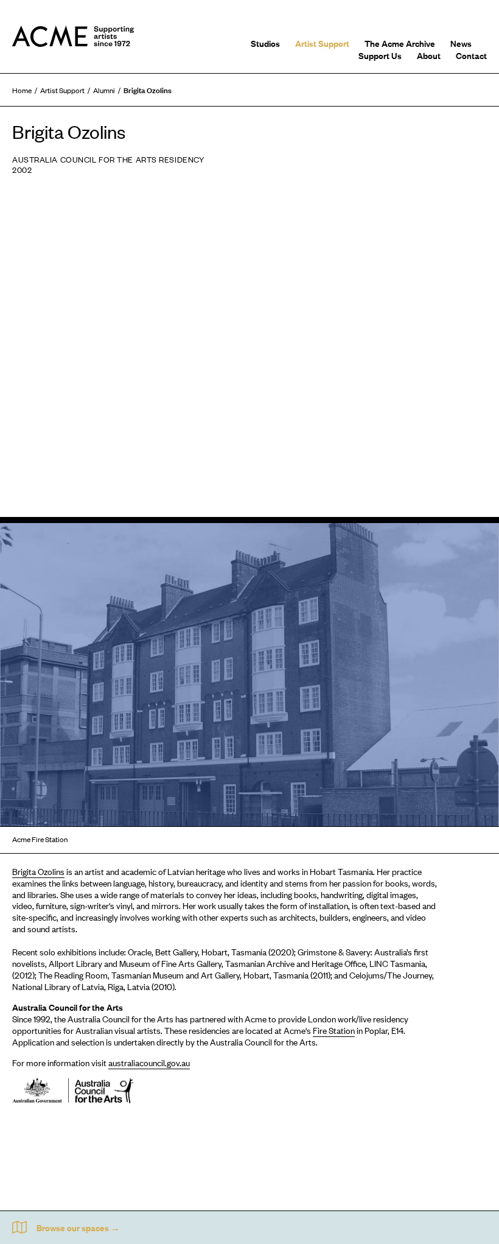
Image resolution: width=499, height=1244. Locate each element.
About (429, 55)
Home (22, 90)
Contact (471, 55)
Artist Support (322, 43)
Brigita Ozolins (38, 871)
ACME (73, 36)
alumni (104, 90)
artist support (62, 90)
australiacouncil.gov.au (149, 1062)
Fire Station (334, 1030)
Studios (265, 43)
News (461, 43)
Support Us (380, 55)
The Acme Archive (400, 43)
